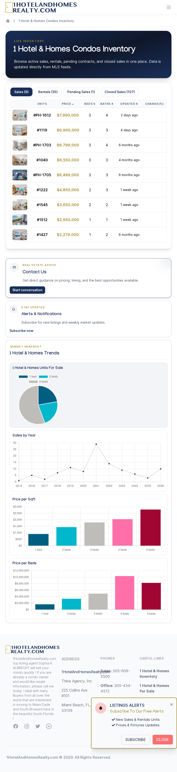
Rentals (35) (48, 92)
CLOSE (162, 739)
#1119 (42, 130)
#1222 (42, 190)
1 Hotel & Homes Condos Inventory (46, 21)
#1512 (42, 219)
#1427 (42, 234)
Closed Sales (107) (120, 92)
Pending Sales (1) (81, 92)
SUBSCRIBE (135, 739)
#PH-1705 (42, 175)
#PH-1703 (42, 145)
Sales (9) (21, 92)
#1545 (42, 204)
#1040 (42, 160)
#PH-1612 (42, 115)
